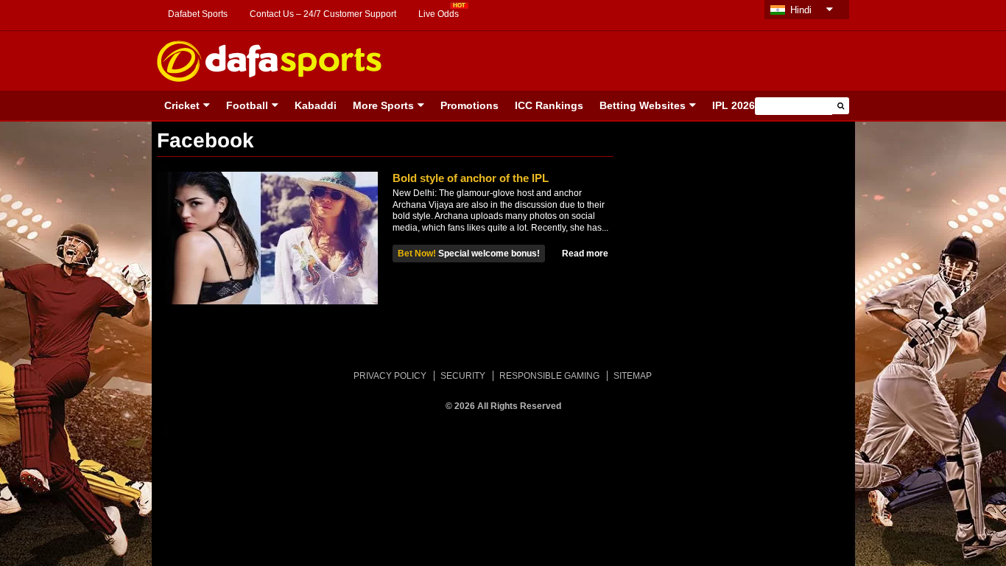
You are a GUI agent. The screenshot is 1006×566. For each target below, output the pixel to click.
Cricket (182, 105)
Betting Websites (642, 105)
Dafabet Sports (198, 14)
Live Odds (438, 14)
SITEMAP (632, 376)
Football (247, 105)
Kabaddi (316, 105)
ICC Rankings (549, 105)
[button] (840, 105)
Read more (585, 253)
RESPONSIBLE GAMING (549, 376)
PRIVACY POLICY (389, 376)
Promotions (469, 105)
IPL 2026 (733, 105)
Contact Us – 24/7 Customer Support (323, 14)
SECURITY (462, 376)
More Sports (383, 105)
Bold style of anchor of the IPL (471, 178)
